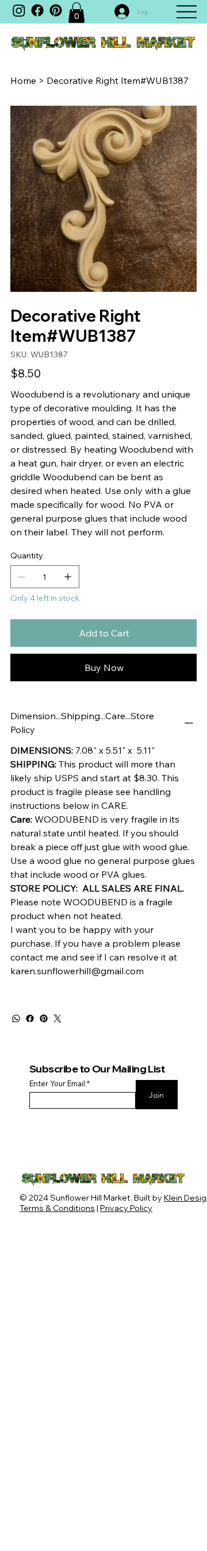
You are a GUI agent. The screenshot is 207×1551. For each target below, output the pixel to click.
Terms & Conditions (57, 1208)
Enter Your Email (57, 1083)
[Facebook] (37, 10)
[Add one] (67, 576)
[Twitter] (57, 1018)
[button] (76, 12)
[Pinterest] (43, 1018)
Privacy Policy (126, 1208)
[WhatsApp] (16, 1018)
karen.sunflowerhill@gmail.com (77, 971)
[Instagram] (19, 10)
